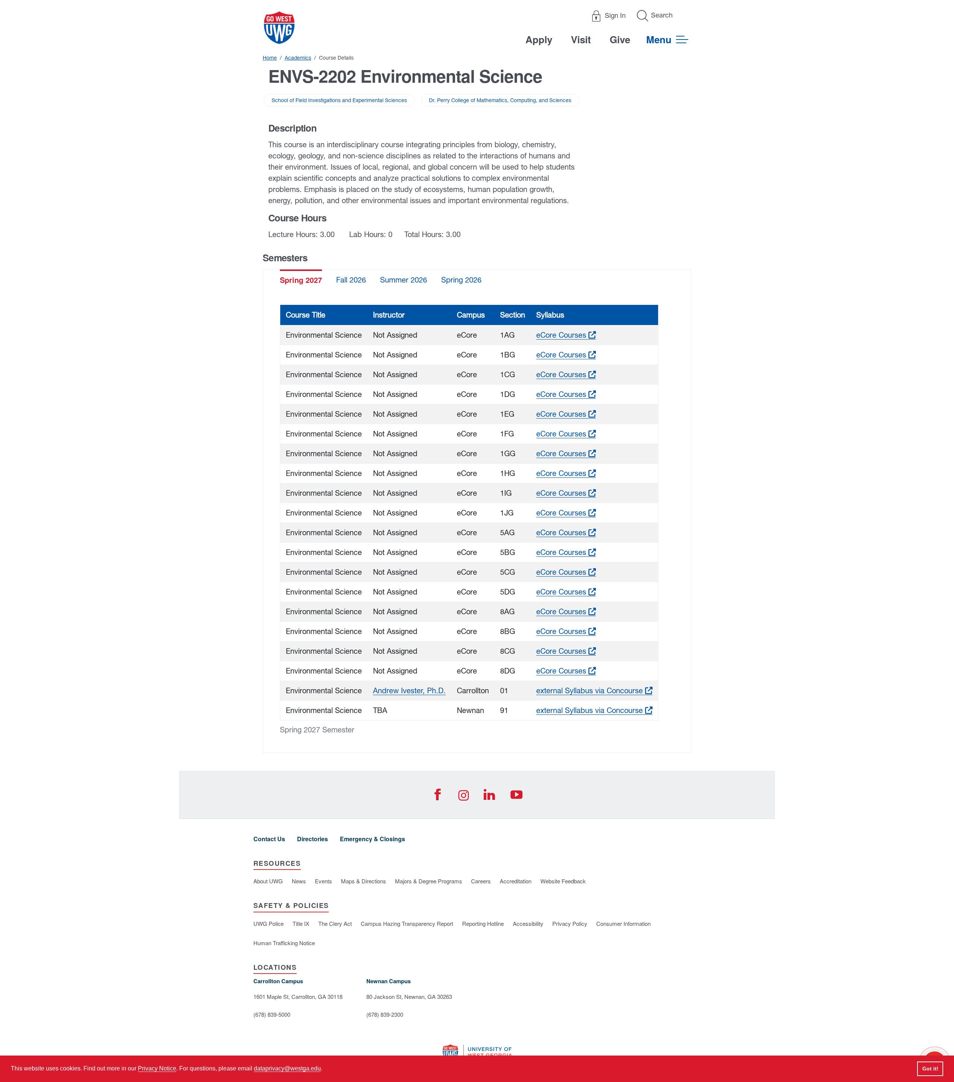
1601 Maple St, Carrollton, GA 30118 (297, 996)
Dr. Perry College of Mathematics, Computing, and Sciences (500, 100)
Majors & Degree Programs (428, 881)
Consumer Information (623, 923)
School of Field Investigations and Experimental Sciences (339, 100)
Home (270, 58)
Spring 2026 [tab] (461, 279)
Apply (538, 39)
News (299, 881)
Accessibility (528, 923)
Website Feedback (563, 881)
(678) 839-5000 (271, 1014)
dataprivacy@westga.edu (287, 1068)
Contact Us (269, 839)
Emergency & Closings (372, 839)
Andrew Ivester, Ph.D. (409, 690)
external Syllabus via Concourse (594, 690)
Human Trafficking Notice (284, 943)
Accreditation (515, 881)
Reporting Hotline (483, 923)
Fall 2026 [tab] (351, 279)
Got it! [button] (930, 1069)
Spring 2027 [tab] (301, 279)
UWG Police (268, 923)
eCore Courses (566, 335)
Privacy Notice (157, 1068)
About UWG (268, 881)
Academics (298, 58)
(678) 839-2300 (384, 1014)
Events (323, 881)
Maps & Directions (363, 881)
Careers (481, 881)
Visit (581, 39)
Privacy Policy (569, 923)
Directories (312, 839)
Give (620, 39)
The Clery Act (335, 923)
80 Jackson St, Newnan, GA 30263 (409, 996)
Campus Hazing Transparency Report (407, 923)
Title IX (301, 923)
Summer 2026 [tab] (403, 279)
